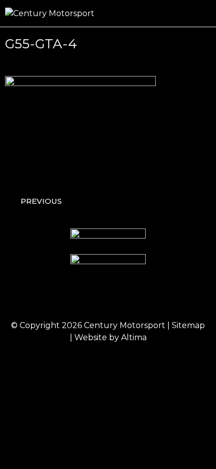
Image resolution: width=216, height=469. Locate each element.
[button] (204, 13)
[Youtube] (149, 296)
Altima (134, 337)
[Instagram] (94, 296)
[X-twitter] (122, 296)
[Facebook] (66, 296)
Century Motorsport (124, 325)
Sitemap (188, 325)
